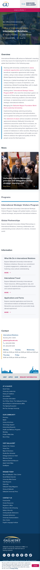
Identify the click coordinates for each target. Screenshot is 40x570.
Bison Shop (6, 437)
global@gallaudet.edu (10, 340)
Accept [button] (35, 565)
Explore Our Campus (9, 446)
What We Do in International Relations (19, 258)
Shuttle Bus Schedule (9, 453)
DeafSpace (6, 465)
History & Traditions (8, 394)
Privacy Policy (14, 568)
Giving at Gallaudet (8, 489)
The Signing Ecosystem (9, 406)
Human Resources (8, 503)
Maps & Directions (8, 451)
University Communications (10, 518)
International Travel (12, 278)
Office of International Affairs (15, 28)
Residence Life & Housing (10, 508)
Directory (5, 417)
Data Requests (7, 482)
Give (16, 377)
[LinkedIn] (26, 555)
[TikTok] (30, 555)
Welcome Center (7, 458)
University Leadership (9, 391)
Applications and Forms (14, 297)
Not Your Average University (11, 408)
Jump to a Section (19, 10)
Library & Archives (8, 422)
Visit (5, 377)
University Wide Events (9, 479)
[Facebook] (21, 555)
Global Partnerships (10, 220)
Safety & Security (8, 510)
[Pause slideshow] (36, 187)
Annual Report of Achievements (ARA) (14, 404)
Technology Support (8, 425)
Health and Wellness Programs (11, 430)
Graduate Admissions (9, 515)
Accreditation (6, 396)
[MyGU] (4, 555)
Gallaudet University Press (10, 492)
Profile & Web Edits (8, 434)
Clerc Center (6, 520)
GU (4, 22)
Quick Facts (6, 389)
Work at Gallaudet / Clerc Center (12, 475)
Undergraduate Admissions (11, 513)
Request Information (28, 377)
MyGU (4, 420)
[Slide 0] (34, 186)
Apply (10, 377)
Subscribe (6, 484)
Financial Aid (6, 501)
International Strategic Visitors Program (20, 205)
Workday (5, 432)
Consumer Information (9, 399)
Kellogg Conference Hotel (10, 456)
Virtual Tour (6, 448)
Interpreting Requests (9, 427)
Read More (6, 186)
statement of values (13, 119)
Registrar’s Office (8, 505)
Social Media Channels (9, 477)
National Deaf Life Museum (10, 461)
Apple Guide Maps (8, 463)
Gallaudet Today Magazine (10, 487)
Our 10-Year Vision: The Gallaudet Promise (15, 401)
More (8, 273)
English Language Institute (10, 523)
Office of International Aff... (14, 22)
